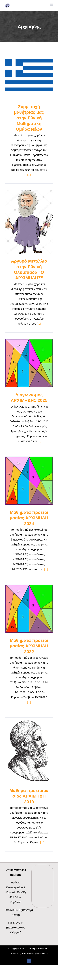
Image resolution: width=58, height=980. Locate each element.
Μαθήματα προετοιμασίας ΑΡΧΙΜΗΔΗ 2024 (29, 518)
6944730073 (12, 910)
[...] (29, 174)
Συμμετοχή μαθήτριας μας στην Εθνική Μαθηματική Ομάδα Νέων (29, 118)
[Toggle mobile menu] (51, 4)
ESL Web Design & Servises (35, 953)
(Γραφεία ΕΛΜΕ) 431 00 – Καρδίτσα (15, 892)
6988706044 (15, 922)
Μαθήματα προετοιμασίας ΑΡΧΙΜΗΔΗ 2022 (29, 646)
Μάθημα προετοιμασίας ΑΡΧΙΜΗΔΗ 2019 (29, 796)
